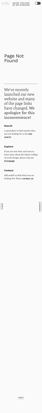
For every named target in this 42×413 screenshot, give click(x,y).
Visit (21, 397)
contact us (27, 178)
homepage (9, 161)
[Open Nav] (3, 3)
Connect (40, 207)
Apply (2, 206)
